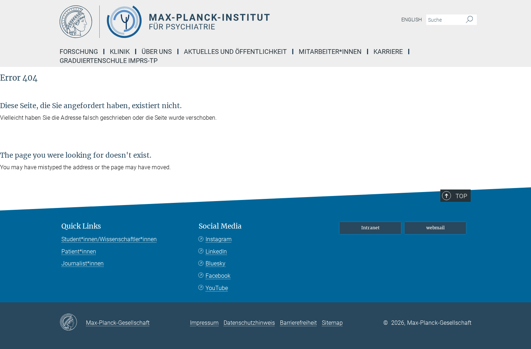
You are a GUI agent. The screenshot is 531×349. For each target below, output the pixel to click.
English (411, 19)
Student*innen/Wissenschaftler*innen (109, 239)
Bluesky (215, 263)
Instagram (219, 239)
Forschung (79, 51)
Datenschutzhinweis (249, 322)
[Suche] (469, 20)
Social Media (220, 226)
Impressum (204, 322)
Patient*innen (78, 251)
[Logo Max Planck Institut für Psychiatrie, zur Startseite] (195, 21)
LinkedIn (216, 251)
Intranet (370, 227)
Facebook (218, 275)
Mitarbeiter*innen (330, 51)
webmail (435, 227)
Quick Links (81, 226)
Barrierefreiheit (298, 322)
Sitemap (332, 322)
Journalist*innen (82, 263)
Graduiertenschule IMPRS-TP (108, 60)
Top (461, 196)
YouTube (217, 288)
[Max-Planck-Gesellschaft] (73, 322)
